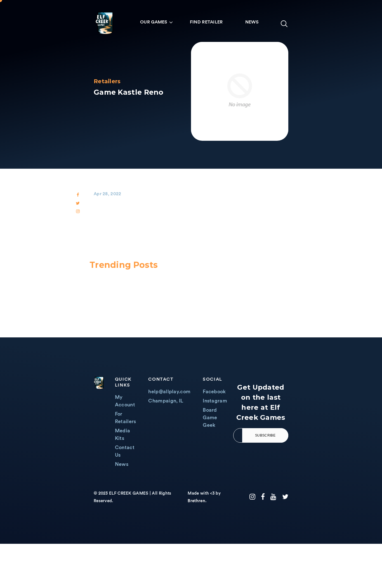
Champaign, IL (165, 400)
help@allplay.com (169, 391)
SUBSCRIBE (265, 435)
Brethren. (197, 501)
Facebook (214, 391)
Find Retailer (206, 22)
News (252, 22)
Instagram (215, 400)
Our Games (154, 22)
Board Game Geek (210, 417)
